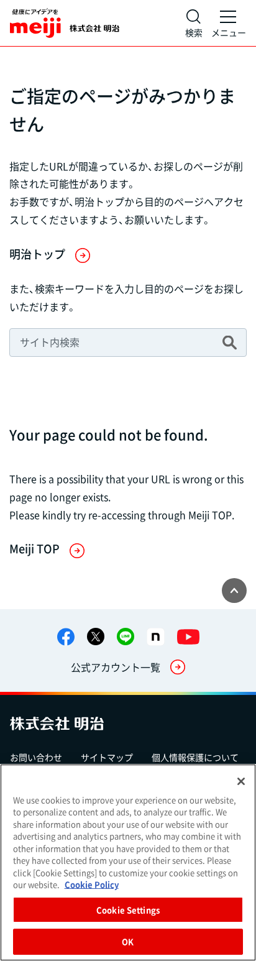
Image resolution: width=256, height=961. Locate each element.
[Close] (241, 781)
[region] (128, 862)
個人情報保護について (195, 757)
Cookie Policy (92, 884)
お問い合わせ (36, 757)
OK (128, 941)
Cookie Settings (128, 910)
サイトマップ (107, 757)
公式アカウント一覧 (115, 667)
